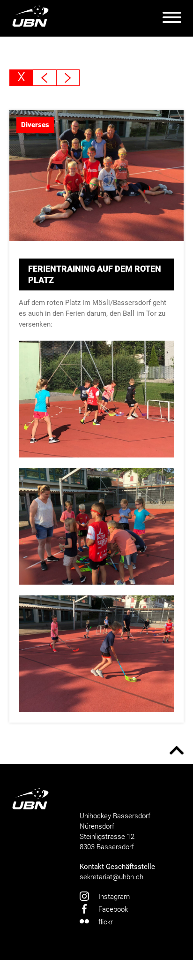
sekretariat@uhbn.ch (111, 877)
